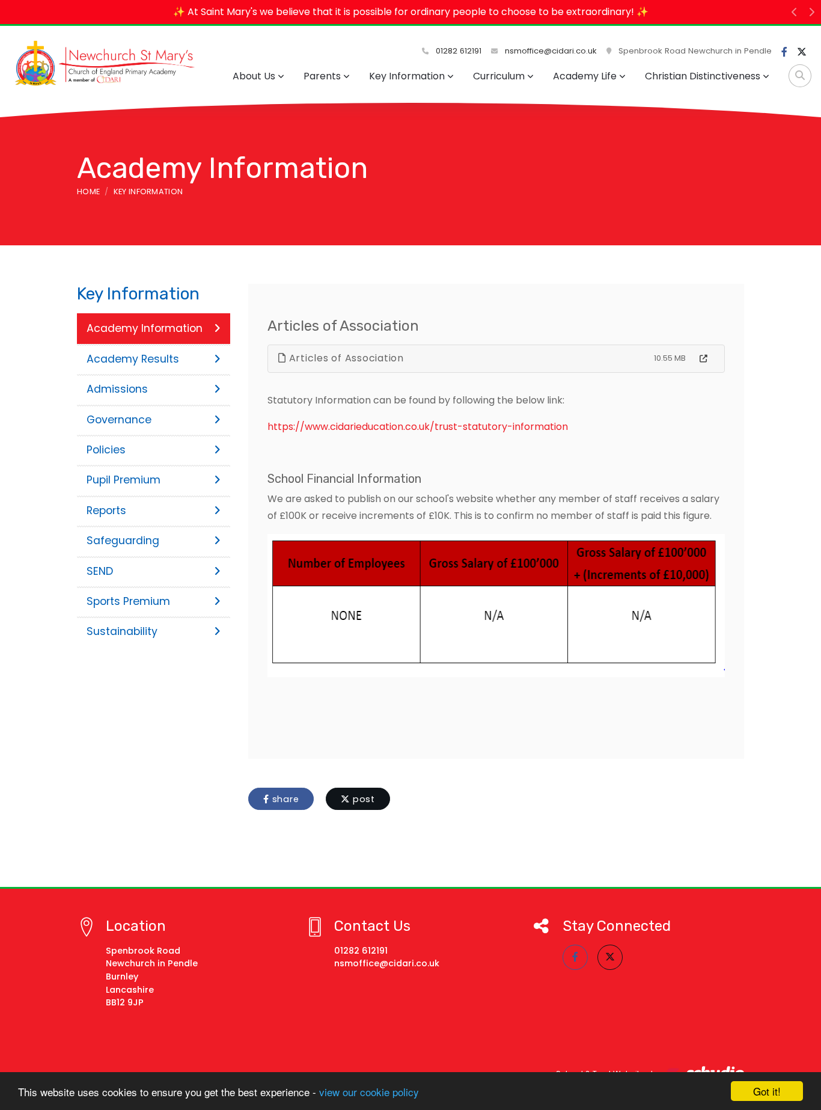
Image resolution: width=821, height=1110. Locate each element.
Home (88, 191)
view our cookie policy (369, 1091)
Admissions (117, 389)
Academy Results (133, 359)
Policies (106, 450)
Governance (119, 419)
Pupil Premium (123, 480)
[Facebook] (784, 52)
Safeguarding (123, 540)
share (284, 799)
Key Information (407, 76)
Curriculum (499, 76)
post (362, 799)
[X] (801, 52)
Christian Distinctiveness (702, 76)
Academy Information (145, 328)
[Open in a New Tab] (703, 359)
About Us (254, 76)
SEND (100, 571)
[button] (794, 12)
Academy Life (585, 76)
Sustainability (122, 631)
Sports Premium (128, 601)
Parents (322, 76)
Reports (106, 510)
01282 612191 (457, 51)
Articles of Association (345, 358)
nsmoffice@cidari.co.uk (551, 51)
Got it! (767, 1091)
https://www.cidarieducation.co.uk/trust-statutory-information (417, 427)
